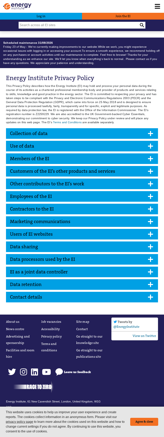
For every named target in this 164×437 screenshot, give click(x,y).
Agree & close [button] (144, 422)
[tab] (82, 133)
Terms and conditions (49, 347)
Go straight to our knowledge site (89, 339)
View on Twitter (144, 336)
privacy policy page (19, 421)
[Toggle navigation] (157, 6)
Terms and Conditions (67, 122)
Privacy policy (51, 336)
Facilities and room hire (20, 353)
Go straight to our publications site (89, 353)
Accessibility (50, 329)
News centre (15, 329)
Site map (82, 322)
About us (12, 322)
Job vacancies (51, 322)
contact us (142, 59)
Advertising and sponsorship (18, 339)
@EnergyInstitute (126, 327)
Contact (82, 329)
